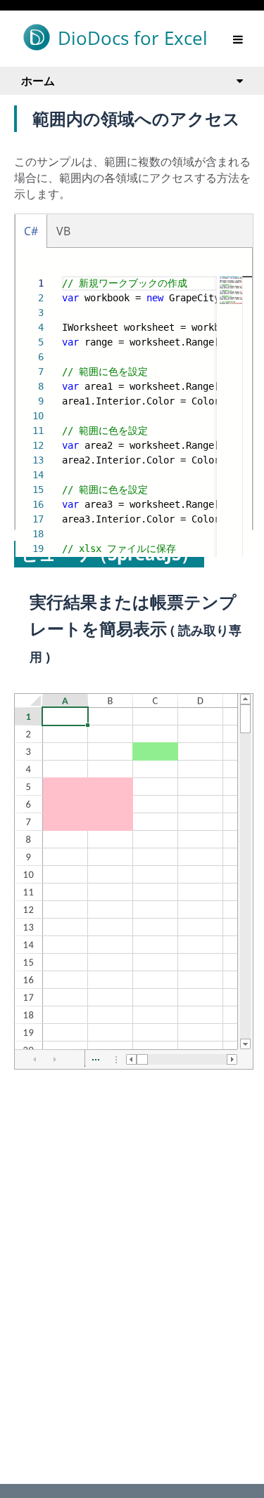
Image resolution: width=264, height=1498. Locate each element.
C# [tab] (31, 231)
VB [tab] (63, 231)
